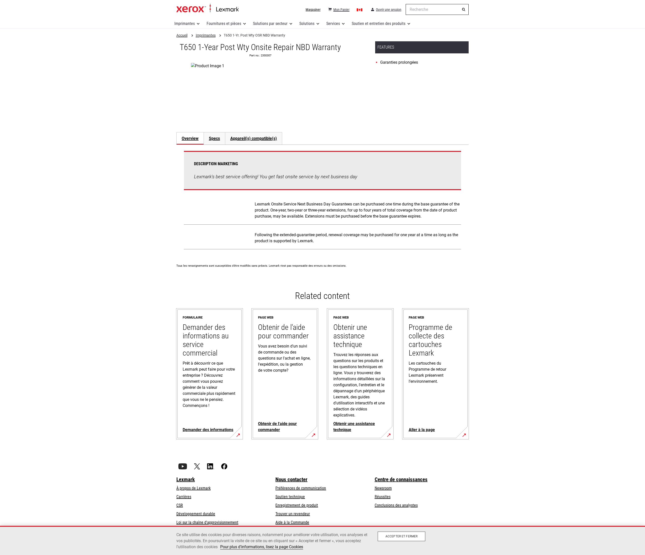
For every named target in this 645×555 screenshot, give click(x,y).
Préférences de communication (300, 488)
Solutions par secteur (270, 23)
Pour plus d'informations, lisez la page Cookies (261, 546)
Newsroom (383, 488)
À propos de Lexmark (193, 488)
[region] (322, 540)
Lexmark (185, 479)
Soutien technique (290, 496)
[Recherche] (464, 9)
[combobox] (437, 9)
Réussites (383, 496)
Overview (190, 138)
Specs (214, 138)
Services (333, 23)
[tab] (190, 138)
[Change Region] (360, 10)
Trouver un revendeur (292, 513)
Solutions (306, 23)
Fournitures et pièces (224, 23)
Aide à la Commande (292, 522)
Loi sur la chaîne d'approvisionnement (207, 522)
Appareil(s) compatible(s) (253, 138)
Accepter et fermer (401, 536)
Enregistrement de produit (296, 505)
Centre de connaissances (401, 479)
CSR (179, 505)
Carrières (183, 496)
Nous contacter (291, 479)
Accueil (207, 8)
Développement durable (195, 513)
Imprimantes (184, 23)
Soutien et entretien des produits (378, 23)
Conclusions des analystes (396, 505)
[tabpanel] (322, 201)
